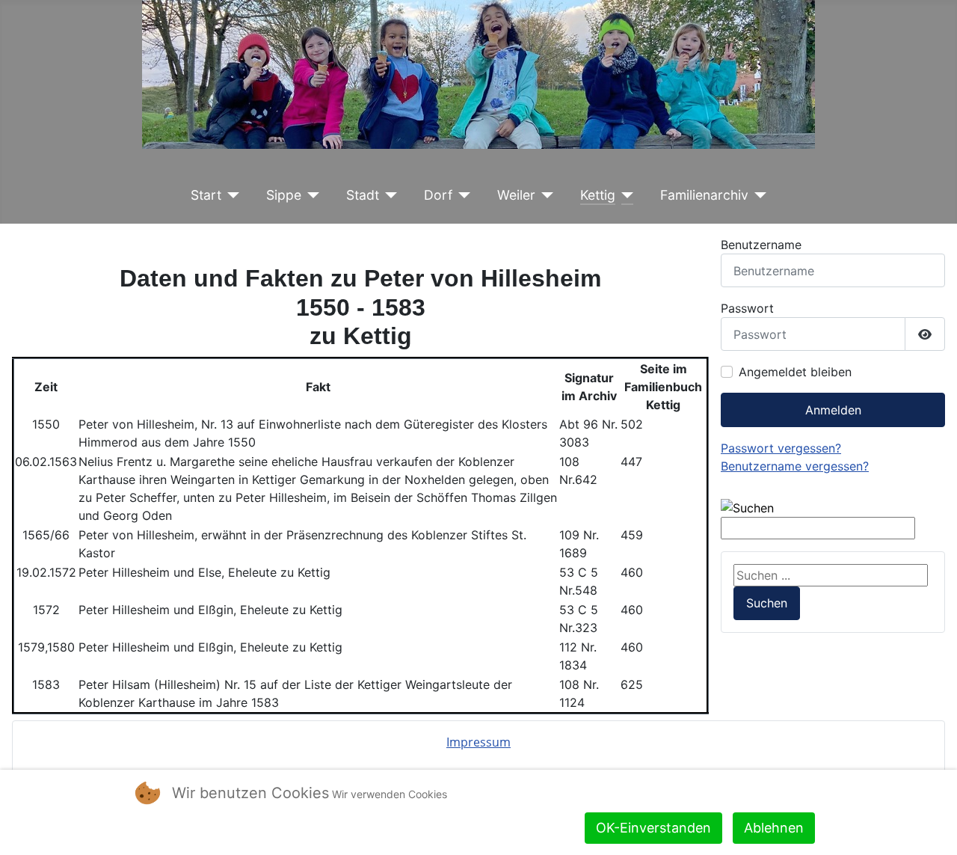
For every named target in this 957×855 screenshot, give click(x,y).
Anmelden (833, 409)
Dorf (438, 195)
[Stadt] (388, 195)
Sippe (283, 195)
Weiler (516, 195)
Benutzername (761, 244)
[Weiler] (544, 195)
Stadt (362, 195)
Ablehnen (774, 828)
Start (206, 195)
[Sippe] (310, 195)
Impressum (478, 742)
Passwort (747, 308)
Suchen (766, 602)
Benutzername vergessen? (795, 466)
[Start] (230, 195)
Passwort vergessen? (781, 448)
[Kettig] (624, 195)
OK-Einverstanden (653, 828)
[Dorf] (461, 195)
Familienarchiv (704, 195)
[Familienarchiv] (757, 195)
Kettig (597, 195)
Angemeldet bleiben (795, 371)
